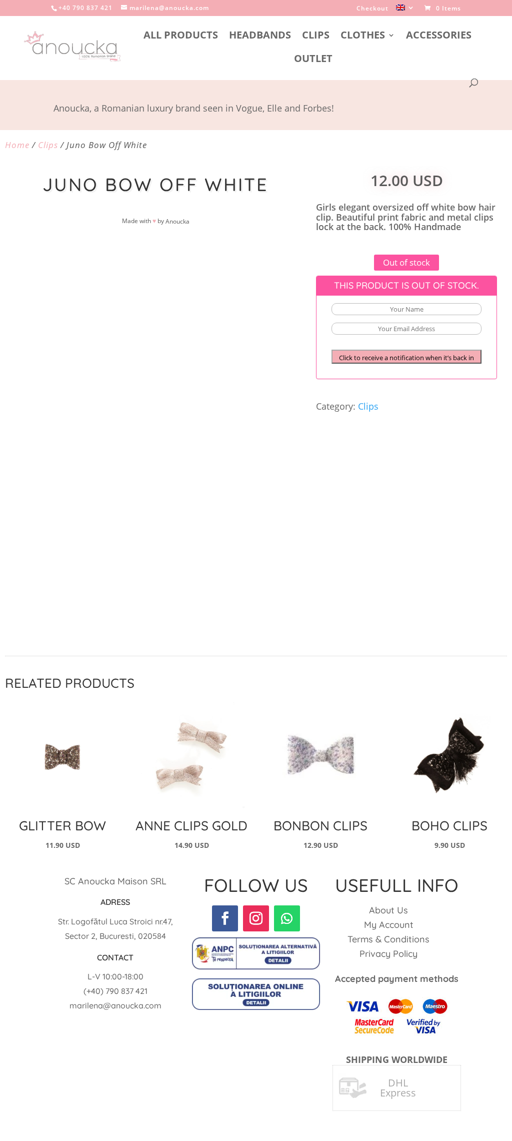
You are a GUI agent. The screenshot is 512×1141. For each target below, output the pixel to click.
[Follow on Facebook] (225, 918)
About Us (388, 910)
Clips (316, 37)
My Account (389, 924)
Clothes (362, 37)
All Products (181, 37)
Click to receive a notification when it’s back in (406, 357)
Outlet (313, 60)
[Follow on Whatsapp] (287, 918)
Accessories (439, 37)
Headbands (260, 37)
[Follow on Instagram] (256, 918)
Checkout (372, 9)
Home (17, 145)
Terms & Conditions (389, 939)
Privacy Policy (389, 953)
